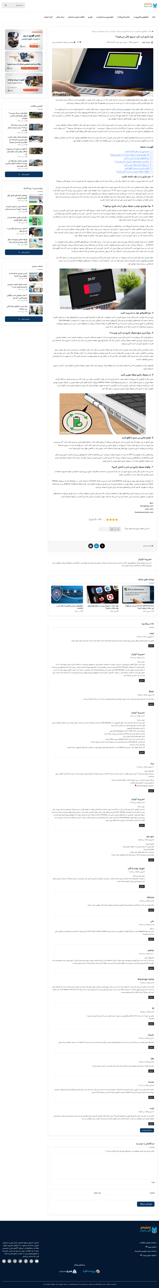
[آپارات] (31, 1261)
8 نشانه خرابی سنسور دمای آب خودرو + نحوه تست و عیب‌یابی (16, 207)
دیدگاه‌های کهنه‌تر (147, 1130)
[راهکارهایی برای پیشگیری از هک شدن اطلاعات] (67, 595)
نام (153, 1182)
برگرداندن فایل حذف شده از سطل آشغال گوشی (17, 218)
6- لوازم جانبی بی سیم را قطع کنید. (137, 168)
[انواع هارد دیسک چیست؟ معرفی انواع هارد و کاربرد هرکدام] (36, 115)
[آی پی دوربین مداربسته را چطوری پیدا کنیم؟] (36, 276)
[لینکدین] (9, 1261)
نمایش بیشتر (25, 174)
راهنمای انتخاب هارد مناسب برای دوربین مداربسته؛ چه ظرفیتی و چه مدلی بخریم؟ (17, 139)
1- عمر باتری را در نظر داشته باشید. (137, 151)
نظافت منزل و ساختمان (76, 17)
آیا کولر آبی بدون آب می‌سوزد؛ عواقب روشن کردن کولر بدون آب (16, 151)
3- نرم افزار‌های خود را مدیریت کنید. (137, 158)
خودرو (90, 17)
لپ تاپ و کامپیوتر (128, 31)
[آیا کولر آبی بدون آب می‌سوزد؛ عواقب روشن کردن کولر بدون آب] (36, 151)
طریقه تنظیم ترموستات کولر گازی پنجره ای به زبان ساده (17, 240)
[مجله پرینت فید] (91, 1271)
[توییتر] (20, 1261)
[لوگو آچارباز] (150, 5)
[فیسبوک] (26, 1261)
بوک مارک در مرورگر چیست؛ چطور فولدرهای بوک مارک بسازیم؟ (103, 607)
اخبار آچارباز (48, 17)
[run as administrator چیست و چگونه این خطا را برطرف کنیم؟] (138, 595)
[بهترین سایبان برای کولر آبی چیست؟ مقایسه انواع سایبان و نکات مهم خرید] (36, 163)
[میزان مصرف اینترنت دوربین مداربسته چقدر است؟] (36, 287)
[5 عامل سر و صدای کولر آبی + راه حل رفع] (36, 232)
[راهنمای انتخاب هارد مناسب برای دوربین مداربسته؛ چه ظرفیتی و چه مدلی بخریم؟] (36, 139)
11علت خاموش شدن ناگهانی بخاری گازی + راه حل (17, 296)
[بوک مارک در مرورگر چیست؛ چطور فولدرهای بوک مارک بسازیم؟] (103, 595)
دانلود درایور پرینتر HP (148, 1255)
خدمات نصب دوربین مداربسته (145, 1251)
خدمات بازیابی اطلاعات (148, 1242)
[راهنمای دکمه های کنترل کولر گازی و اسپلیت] (36, 199)
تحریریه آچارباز (145, 559)
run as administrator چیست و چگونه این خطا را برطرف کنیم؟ (139, 607)
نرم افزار (118, 31)
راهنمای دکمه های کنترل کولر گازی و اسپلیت (17, 196)
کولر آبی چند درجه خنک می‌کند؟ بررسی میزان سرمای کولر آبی (17, 127)
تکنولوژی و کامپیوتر (142, 17)
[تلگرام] (15, 1261)
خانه (153, 17)
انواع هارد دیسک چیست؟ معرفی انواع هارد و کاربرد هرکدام (18, 116)
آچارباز (48, 1284)
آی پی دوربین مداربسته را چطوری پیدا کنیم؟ (18, 274)
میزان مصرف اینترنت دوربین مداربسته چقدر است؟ (17, 285)
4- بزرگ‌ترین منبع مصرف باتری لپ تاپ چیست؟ (133, 161)
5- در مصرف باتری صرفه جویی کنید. (137, 164)
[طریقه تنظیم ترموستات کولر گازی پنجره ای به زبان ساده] (36, 243)
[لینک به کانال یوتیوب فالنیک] (37, 1261)
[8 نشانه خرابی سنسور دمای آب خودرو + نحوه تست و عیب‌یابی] (36, 210)
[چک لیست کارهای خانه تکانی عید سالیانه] (36, 309)
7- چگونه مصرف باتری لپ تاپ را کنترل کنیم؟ (133, 171)
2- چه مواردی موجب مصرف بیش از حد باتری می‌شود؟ (130, 154)
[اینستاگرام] (4, 1261)
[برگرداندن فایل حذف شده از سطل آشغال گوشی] (36, 221)
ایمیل (152, 1193)
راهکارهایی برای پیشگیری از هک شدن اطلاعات (70, 607)
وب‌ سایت (97, 1193)
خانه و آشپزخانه (124, 17)
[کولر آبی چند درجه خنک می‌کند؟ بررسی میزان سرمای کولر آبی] (36, 127)
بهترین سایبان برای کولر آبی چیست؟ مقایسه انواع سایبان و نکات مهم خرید (16, 163)
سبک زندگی (60, 17)
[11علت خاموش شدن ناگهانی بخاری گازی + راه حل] (36, 298)
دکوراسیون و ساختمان (106, 17)
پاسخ (151, 646)
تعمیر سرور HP (150, 1247)
